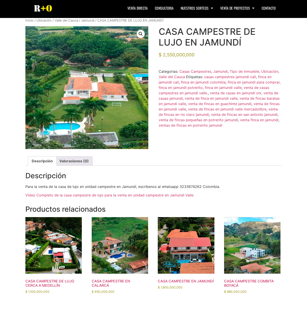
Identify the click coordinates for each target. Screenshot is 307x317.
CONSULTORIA (164, 8)
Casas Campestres (195, 71)
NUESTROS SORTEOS (195, 8)
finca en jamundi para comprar (254, 82)
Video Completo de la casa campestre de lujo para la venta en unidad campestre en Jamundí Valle (109, 195)
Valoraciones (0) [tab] (74, 161)
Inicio (29, 20)
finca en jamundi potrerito (181, 87)
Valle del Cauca (66, 20)
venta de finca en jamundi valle (211, 98)
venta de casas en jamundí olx (235, 93)
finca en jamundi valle (223, 87)
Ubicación (44, 20)
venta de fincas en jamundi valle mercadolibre (227, 109)
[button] (141, 34)
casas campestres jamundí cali (230, 77)
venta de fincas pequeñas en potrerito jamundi (198, 120)
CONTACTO (269, 8)
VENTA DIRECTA (137, 8)
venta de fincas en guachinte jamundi (219, 103)
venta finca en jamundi (259, 120)
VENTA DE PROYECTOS (235, 8)
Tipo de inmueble (244, 71)
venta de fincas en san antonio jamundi (244, 114)
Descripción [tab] (42, 161)
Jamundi (87, 20)
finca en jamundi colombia (203, 82)
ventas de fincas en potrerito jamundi (190, 125)
